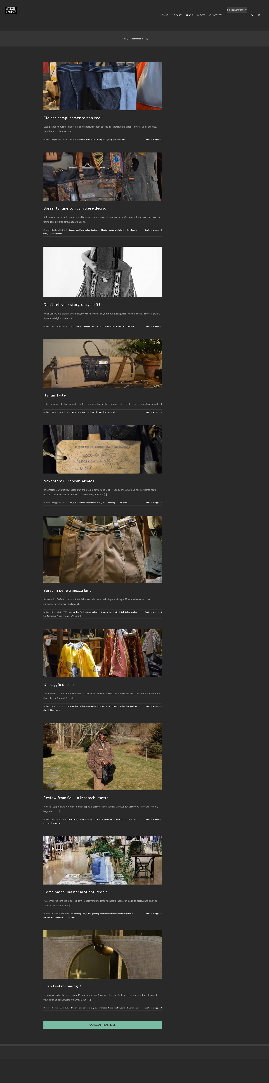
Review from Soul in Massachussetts (75, 797)
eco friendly (80, 139)
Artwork (72, 326)
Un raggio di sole (58, 684)
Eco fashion (96, 230)
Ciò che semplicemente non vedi (72, 117)
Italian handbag (124, 230)
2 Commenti (132, 1008)
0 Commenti (119, 139)
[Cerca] (259, 15)
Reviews (46, 823)
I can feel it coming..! (62, 986)
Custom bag (74, 230)
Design (72, 139)
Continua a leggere (152, 139)
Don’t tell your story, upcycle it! (71, 304)
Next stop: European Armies (68, 481)
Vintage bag (107, 139)
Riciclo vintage (63, 616)
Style (45, 710)
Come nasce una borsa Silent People (75, 892)
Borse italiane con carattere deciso (74, 208)
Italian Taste (54, 395)
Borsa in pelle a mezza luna (67, 590)
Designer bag (84, 230)
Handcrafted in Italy (94, 139)
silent (47, 139)
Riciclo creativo (49, 616)
